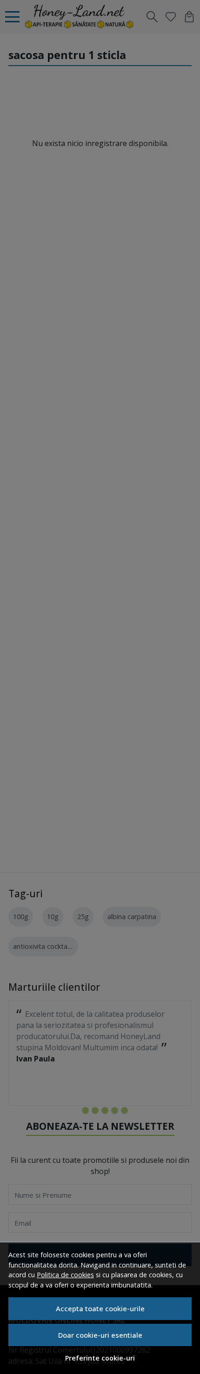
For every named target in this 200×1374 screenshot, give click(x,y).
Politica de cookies (65, 1274)
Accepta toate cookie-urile (100, 1308)
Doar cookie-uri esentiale (100, 1335)
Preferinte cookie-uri (100, 1358)
